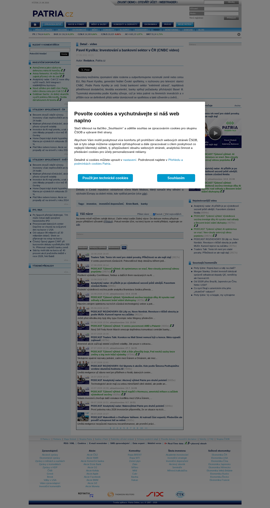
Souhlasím (176, 178)
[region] (136, 145)
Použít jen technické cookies (105, 178)
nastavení (129, 159)
